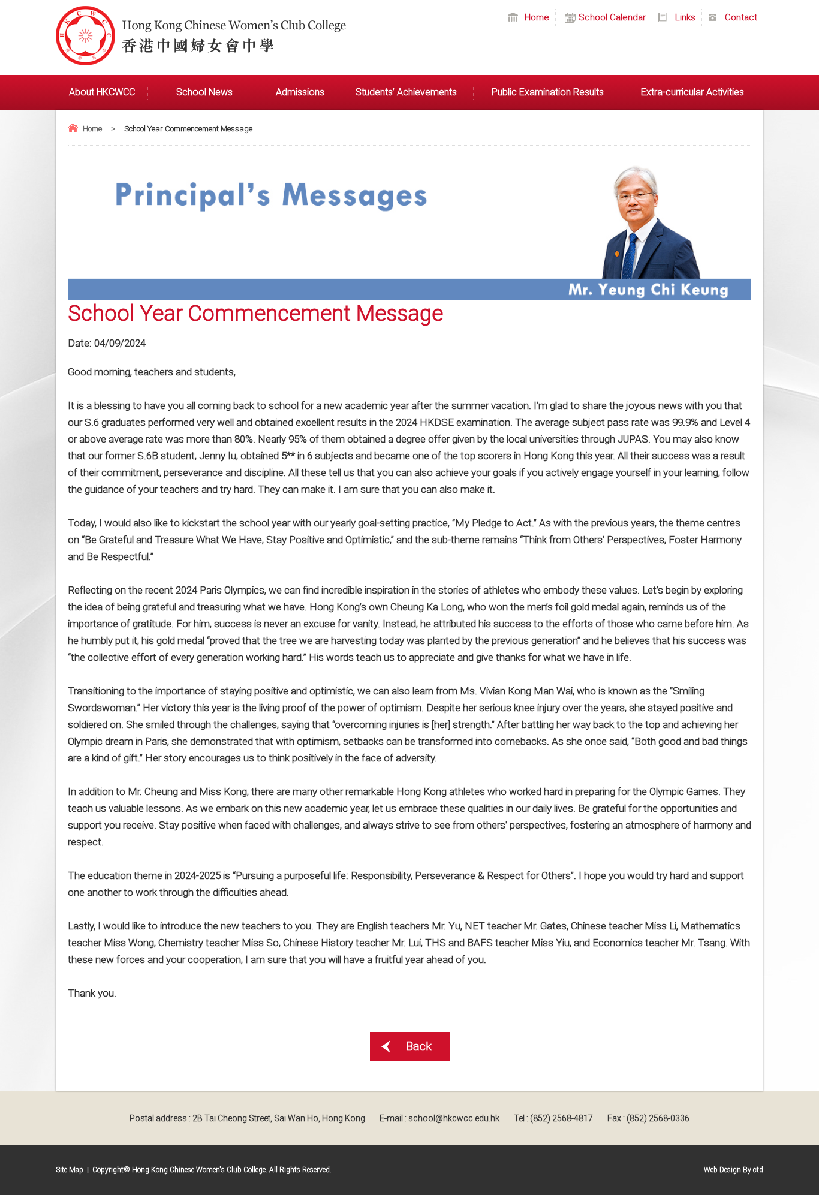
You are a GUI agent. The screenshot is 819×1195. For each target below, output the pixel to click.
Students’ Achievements (406, 92)
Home (92, 128)
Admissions (300, 92)
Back (419, 1046)
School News (204, 92)
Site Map (69, 1170)
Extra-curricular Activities (692, 92)
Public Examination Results (548, 92)
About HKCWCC (102, 92)
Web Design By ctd (733, 1170)
